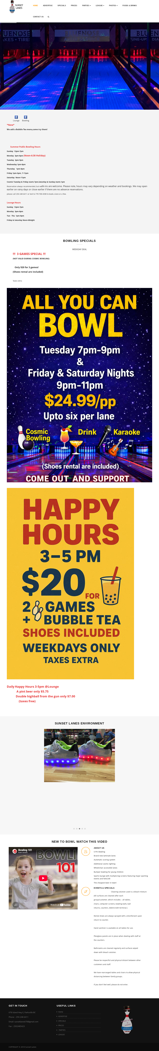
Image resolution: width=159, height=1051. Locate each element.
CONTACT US (38, 17)
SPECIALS (62, 5)
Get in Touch (18, 1005)
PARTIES (86, 5)
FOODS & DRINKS (129, 5)
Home (35, 5)
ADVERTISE (48, 5)
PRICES (74, 5)
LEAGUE (99, 5)
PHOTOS (113, 5)
